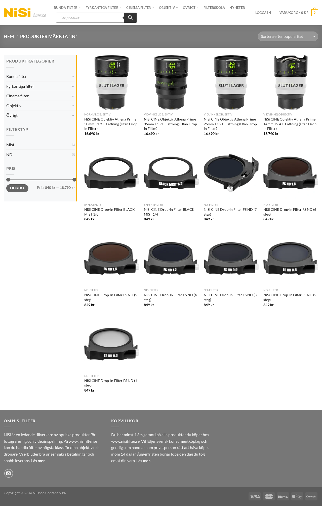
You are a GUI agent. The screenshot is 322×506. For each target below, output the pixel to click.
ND (9, 154)
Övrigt (189, 8)
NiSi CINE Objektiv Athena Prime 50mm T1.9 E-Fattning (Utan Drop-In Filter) (111, 124)
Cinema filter (17, 95)
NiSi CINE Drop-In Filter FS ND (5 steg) (110, 297)
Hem (9, 36)
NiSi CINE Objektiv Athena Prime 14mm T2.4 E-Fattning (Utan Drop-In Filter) (290, 124)
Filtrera (17, 188)
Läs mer (38, 460)
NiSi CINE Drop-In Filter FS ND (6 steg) (289, 211)
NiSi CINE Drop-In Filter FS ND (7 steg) (230, 211)
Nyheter (237, 8)
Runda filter (16, 76)
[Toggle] (73, 76)
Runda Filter (65, 8)
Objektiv (167, 8)
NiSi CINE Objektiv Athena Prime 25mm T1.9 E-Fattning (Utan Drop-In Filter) (231, 124)
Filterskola (214, 8)
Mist (10, 144)
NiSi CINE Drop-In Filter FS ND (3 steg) (230, 297)
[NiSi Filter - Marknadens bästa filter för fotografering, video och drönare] (25, 12)
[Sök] (130, 18)
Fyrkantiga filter (102, 8)
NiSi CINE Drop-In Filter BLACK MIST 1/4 (169, 211)
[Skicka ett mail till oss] (8, 473)
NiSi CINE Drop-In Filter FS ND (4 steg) (170, 297)
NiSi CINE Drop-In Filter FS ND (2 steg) (289, 297)
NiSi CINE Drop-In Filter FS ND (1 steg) (110, 383)
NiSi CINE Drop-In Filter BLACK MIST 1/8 (109, 211)
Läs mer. (143, 460)
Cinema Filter (138, 8)
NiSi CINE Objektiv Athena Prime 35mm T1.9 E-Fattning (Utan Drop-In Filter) (171, 124)
